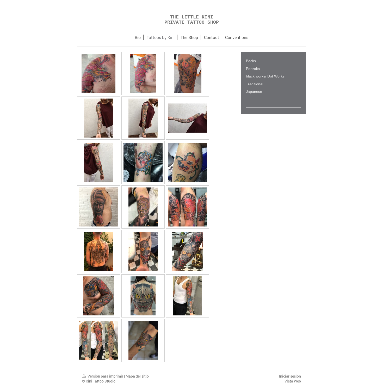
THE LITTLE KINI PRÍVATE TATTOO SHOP (191, 20)
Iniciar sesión (290, 376)
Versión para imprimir (105, 376)
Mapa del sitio (137, 376)
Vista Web (293, 381)
